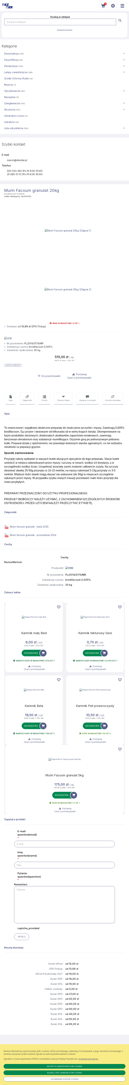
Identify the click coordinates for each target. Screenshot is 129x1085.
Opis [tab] (11, 400)
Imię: (27, 854)
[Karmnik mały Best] (34, 617)
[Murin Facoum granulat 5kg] (64, 759)
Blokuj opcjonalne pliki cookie (64, 1073)
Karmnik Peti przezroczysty (95, 706)
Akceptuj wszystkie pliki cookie (64, 1066)
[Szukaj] (120, 20)
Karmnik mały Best (34, 633)
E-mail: (27, 833)
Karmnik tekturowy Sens (95, 633)
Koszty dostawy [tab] (112, 400)
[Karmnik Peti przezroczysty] (95, 689)
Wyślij (22, 936)
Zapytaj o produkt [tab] (87, 400)
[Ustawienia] (113, 6)
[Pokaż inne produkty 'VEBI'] (64, 338)
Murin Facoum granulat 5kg (64, 775)
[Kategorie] (122, 6)
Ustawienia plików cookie (64, 1079)
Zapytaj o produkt (13, 365)
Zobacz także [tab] (63, 400)
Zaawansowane (64, 30)
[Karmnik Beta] (34, 689)
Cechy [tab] (44, 400)
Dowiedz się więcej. (88, 1059)
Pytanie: (29, 875)
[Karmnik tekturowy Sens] (95, 617)
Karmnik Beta (34, 706)
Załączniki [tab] (27, 400)
